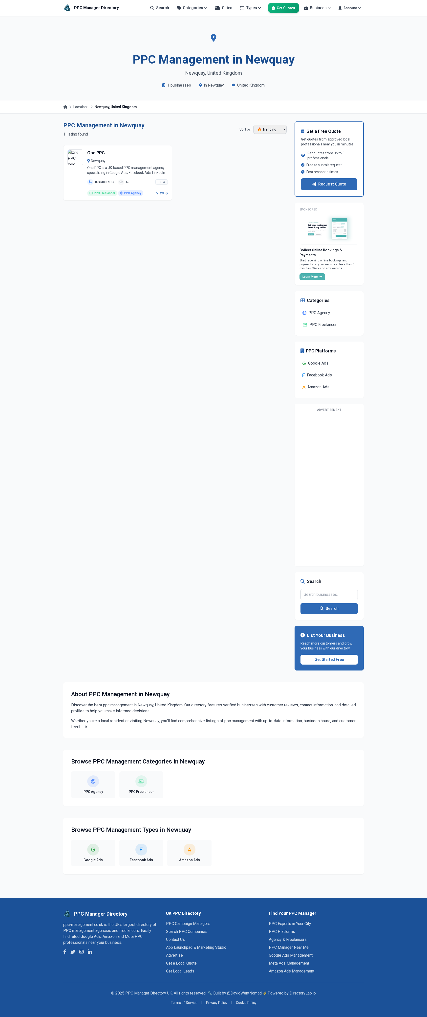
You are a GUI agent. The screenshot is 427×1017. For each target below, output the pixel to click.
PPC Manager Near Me (289, 947)
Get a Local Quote (181, 963)
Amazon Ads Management (291, 971)
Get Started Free (329, 659)
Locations (80, 107)
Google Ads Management (291, 955)
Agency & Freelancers (288, 939)
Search (332, 608)
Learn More (310, 276)
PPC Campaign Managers (188, 923)
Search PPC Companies (186, 931)
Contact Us (175, 939)
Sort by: (245, 129)
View (160, 193)
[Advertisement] (329, 488)
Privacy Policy (216, 1003)
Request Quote (332, 184)
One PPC (96, 152)
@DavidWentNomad (244, 993)
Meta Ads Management (289, 963)
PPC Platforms (282, 931)
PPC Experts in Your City (290, 923)
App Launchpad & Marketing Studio (196, 947)
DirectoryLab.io (303, 993)
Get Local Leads (180, 971)
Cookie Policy (246, 1003)
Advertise (174, 955)
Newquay (98, 161)
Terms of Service (184, 1003)
